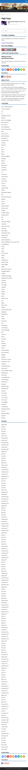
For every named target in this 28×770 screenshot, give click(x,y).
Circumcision (4, 174)
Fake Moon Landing (5, 221)
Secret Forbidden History (6, 370)
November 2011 (4, 713)
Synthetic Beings (5, 386)
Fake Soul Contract (5, 226)
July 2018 (3, 643)
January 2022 (4, 548)
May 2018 (3, 647)
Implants (3, 273)
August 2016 (4, 695)
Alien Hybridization (5, 127)
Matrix (2, 296)
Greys (2, 251)
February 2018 (4, 654)
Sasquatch (3, 363)
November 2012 (4, 706)
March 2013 (4, 702)
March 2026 (4, 435)
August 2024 (4, 478)
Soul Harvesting (4, 379)
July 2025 (3, 453)
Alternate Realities (5, 136)
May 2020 (3, 593)
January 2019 (4, 629)
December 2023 (4, 496)
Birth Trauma (4, 165)
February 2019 (4, 627)
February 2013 (4, 704)
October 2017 (4, 663)
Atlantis (3, 160)
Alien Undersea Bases (6, 129)
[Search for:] (14, 31)
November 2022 (4, 526)
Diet (2, 194)
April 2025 (3, 460)
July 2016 (3, 697)
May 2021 (3, 566)
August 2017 (4, 668)
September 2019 (5, 611)
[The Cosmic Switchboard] (14, 8)
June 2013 (3, 699)
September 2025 (5, 449)
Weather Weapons (5, 413)
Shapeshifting (4, 372)
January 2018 (4, 656)
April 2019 (3, 623)
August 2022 (4, 532)
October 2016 (4, 690)
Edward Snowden (5, 206)
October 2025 (4, 447)
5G (2, 111)
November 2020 (4, 580)
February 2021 (4, 573)
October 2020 (4, 582)
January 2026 (4, 440)
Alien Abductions (5, 122)
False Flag (3, 228)
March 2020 (4, 598)
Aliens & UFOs (4, 133)
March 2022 (4, 544)
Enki (2, 217)
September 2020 (5, 584)
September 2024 (5, 476)
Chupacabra (4, 169)
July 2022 (3, 535)
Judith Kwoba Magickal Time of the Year (16, 22)
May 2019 (3, 620)
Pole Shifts (3, 345)
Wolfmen (3, 418)
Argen (2, 151)
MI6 (2, 300)
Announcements (5, 140)
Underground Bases (5, 409)
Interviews (3, 280)
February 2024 (4, 492)
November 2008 (4, 720)
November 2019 (4, 607)
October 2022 (4, 528)
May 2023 (3, 512)
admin (16, 24)
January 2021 (4, 575)
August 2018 (4, 641)
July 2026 (3, 426)
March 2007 (4, 724)
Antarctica (3, 145)
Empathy (3, 210)
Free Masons (4, 237)
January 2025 (4, 467)
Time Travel (4, 395)
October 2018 (4, 636)
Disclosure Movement (6, 197)
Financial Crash (4, 235)
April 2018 (3, 650)
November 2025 (4, 444)
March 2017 (4, 679)
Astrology (3, 158)
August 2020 (4, 587)
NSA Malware (4, 325)
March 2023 (4, 517)
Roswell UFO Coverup (6, 359)
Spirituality (3, 384)
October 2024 (4, 474)
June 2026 (3, 429)
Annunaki (3, 142)
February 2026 (4, 438)
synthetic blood (4, 388)
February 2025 (4, 465)
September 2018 (5, 638)
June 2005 (3, 731)
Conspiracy (3, 178)
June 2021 (3, 564)
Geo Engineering (5, 244)
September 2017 (5, 665)
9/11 (2, 113)
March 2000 (4, 744)
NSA (2, 323)
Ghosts (2, 246)
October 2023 (4, 501)
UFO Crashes (4, 400)
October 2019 (4, 609)
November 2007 (4, 722)
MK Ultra (3, 307)
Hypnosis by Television (6, 269)
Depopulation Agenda (6, 192)
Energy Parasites (5, 215)
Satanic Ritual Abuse (5, 366)
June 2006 (3, 729)
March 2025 (4, 462)
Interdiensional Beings (6, 275)
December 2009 (4, 717)
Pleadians (3, 343)
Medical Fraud (4, 298)
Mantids (3, 294)
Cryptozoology (4, 188)
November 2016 (4, 688)
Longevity (3, 287)
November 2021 (4, 553)
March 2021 (4, 571)
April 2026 (3, 433)
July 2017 (3, 670)
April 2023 (3, 514)
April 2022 (3, 541)
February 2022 (4, 546)
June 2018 (3, 645)
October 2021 (4, 555)
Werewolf (3, 415)
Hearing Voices (4, 260)
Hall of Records (4, 253)
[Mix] (13, 69)
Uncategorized (4, 406)
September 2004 (5, 733)
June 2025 (3, 456)
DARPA (3, 190)
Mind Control (4, 305)
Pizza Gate (3, 339)
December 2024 (4, 469)
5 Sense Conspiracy (5, 109)
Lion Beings (4, 284)
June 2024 (3, 483)
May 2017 (3, 674)
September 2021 (5, 557)
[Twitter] (5, 69)
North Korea (4, 321)
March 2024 (4, 490)
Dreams (3, 203)
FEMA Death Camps (5, 233)
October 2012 (4, 708)
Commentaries (4, 176)
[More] (24, 69)
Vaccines (3, 411)
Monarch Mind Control (6, 309)
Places (2, 341)
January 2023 (4, 521)
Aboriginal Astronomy (6, 115)
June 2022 (3, 537)
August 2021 (4, 559)
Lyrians (2, 289)
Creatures (3, 185)
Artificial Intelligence (5, 156)
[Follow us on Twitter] (5, 77)
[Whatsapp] (21, 69)
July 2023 (3, 508)
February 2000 (4, 747)
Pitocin (2, 336)
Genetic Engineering (5, 239)
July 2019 (3, 616)
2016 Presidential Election (7, 106)
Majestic (3, 291)
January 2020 (4, 602)
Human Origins (4, 264)
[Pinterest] (8, 69)
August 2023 (4, 505)
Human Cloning (4, 262)
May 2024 (3, 485)
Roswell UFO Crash (5, 361)
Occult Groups (4, 327)
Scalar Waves (4, 368)
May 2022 (3, 539)
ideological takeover (5, 271)
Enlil (2, 219)
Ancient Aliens (4, 138)
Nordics (3, 318)
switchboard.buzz (7, 58)
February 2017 (4, 681)
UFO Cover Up (4, 397)
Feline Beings (4, 230)
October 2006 (4, 726)
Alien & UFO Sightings (6, 120)
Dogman (3, 199)
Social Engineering (5, 377)
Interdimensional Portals (6, 278)
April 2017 (3, 677)
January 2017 (4, 684)
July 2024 (3, 480)
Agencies (3, 118)
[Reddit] (10, 69)
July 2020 (3, 589)
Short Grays (4, 375)
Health (2, 257)
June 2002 (3, 738)
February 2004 (4, 735)
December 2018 (4, 632)
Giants (2, 248)
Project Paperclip (5, 350)
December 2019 (4, 605)
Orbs (2, 332)
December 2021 (4, 550)
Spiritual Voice (4, 381)
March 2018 (4, 652)
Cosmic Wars (4, 181)
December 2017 (4, 659)
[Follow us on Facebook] (2, 77)
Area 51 (3, 149)
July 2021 (3, 562)
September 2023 (5, 503)
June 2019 (3, 618)
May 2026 (3, 431)
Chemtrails (3, 167)
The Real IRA (4, 393)
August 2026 (4, 424)
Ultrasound (3, 404)
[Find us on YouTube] (10, 77)
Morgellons (3, 312)
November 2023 (4, 499)
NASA (2, 316)
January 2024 (4, 494)
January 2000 (4, 749)
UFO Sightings (4, 402)
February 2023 (4, 519)
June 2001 (3, 740)
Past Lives (3, 334)
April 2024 (3, 487)
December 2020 (4, 577)
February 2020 (4, 600)
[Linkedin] (18, 69)
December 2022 (4, 523)
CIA (2, 172)
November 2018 (4, 634)
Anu (2, 147)
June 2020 (3, 591)
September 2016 (5, 693)
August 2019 (4, 614)
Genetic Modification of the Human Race (10, 242)
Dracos (3, 201)
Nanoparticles (4, 314)
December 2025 (4, 442)
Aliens (2, 131)
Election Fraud (4, 208)
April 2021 (3, 569)
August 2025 (4, 451)
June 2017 (3, 672)
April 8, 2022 (11, 24)
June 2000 (3, 742)
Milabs (2, 303)
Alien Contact (4, 124)
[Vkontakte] (16, 69)
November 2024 (4, 472)
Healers (3, 255)
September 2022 (5, 530)
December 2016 (4, 686)
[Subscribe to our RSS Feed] (7, 77)
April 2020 (3, 596)
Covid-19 (3, 183)
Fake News (3, 224)
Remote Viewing (4, 352)
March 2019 (4, 625)
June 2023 (3, 510)
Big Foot (3, 163)
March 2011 (4, 715)
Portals (2, 348)
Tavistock (3, 391)
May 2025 (3, 458)
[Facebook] (2, 69)
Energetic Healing (5, 212)
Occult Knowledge (5, 330)
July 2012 (3, 711)
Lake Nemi (3, 282)
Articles (3, 154)
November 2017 (4, 661)
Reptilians (3, 354)
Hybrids (3, 266)
